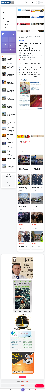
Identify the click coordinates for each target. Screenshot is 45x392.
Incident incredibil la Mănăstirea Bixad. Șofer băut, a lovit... (11, 160)
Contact (6, 24)
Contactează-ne (22, 377)
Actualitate (7, 12)
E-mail (9, 182)
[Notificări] (29, 2)
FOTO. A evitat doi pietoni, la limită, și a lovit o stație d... (11, 122)
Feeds (22, 385)
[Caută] (26, 2)
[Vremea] (36, 2)
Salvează (40, 40)
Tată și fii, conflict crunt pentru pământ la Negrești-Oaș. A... (11, 129)
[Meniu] (42, 2)
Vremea (6, 27)
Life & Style (7, 21)
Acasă (6, 9)
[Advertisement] (30, 121)
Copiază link (9, 185)
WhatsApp (9, 179)
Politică (6, 18)
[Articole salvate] (32, 2)
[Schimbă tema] (39, 2)
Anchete (6, 15)
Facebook (9, 176)
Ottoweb (26, 381)
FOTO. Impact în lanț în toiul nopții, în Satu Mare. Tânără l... (11, 67)
